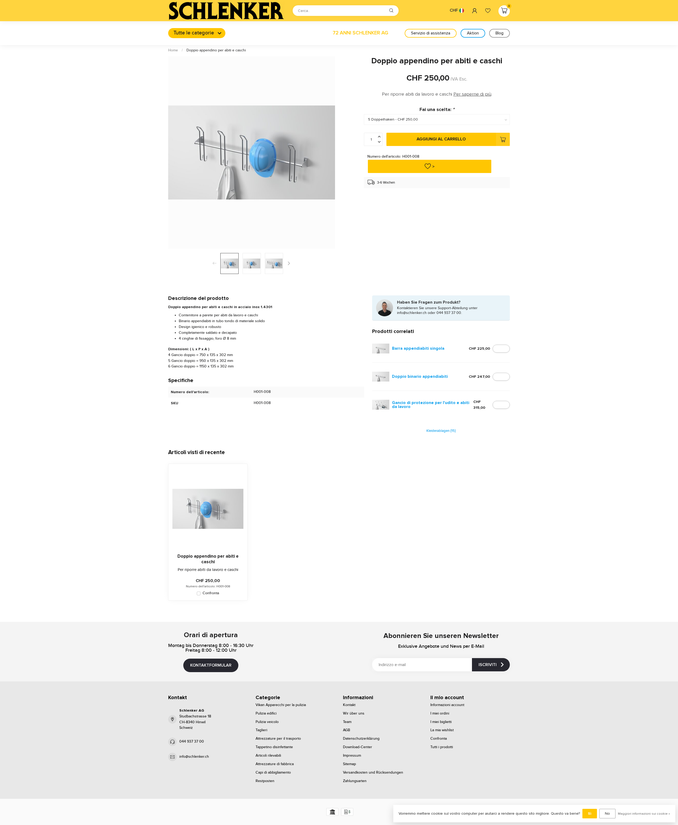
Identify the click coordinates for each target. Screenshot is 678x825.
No (607, 813)
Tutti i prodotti (441, 747)
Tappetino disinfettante (274, 747)
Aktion (473, 33)
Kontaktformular (210, 665)
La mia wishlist (442, 730)
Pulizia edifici (266, 713)
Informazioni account (447, 705)
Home (173, 50)
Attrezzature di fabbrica (275, 764)
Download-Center (357, 747)
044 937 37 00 (191, 741)
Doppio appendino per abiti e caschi (216, 50)
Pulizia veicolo (267, 722)
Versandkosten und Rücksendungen (373, 772)
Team (347, 722)
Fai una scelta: (437, 109)
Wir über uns (353, 713)
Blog (499, 33)
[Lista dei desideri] (487, 10)
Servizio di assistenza (430, 33)
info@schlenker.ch (194, 756)
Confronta (211, 593)
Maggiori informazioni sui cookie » (644, 813)
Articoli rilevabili (268, 755)
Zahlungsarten (355, 781)
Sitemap (349, 764)
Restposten (265, 781)
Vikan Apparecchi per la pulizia (281, 705)
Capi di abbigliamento (273, 772)
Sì (589, 813)
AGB (346, 730)
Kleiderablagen (441, 431)
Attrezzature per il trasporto (278, 738)
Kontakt (349, 705)
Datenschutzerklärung (361, 738)
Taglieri (261, 730)
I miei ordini (439, 713)
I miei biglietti (441, 722)
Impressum (352, 755)
